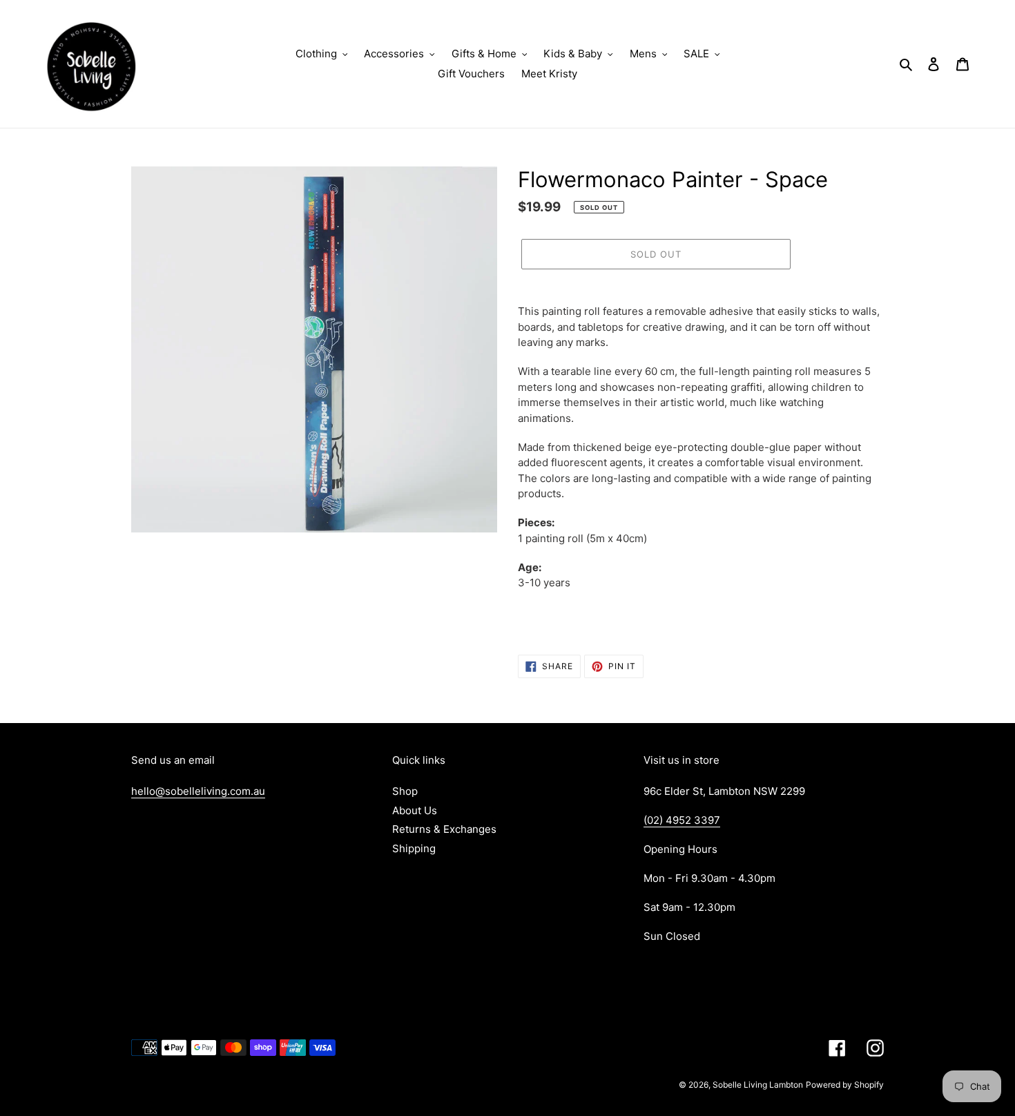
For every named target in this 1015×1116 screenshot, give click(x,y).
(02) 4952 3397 (682, 820)
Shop (405, 791)
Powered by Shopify (845, 1084)
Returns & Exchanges (444, 829)
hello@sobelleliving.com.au (198, 791)
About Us (414, 810)
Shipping (414, 848)
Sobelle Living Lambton (758, 1084)
